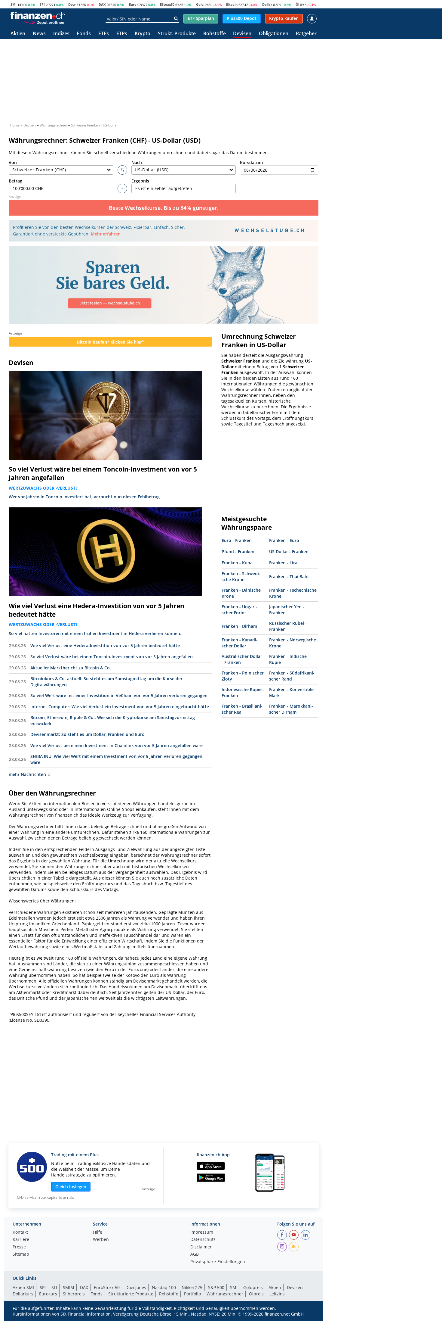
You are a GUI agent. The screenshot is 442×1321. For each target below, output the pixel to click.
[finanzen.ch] (38, 15)
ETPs (121, 34)
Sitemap (21, 1254)
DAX (102, 4)
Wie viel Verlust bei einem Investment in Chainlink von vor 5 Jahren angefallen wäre (116, 745)
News (39, 34)
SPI (42, 4)
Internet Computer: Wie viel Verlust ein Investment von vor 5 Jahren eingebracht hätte (119, 706)
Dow (71, 4)
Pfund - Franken (238, 551)
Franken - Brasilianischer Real (242, 709)
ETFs (103, 34)
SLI (54, 1287)
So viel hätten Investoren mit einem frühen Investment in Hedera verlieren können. (95, 633)
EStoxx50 (167, 4)
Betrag (15, 181)
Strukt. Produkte (177, 34)
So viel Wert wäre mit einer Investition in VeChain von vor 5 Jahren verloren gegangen (118, 695)
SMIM (68, 1287)
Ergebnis (140, 181)
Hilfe (97, 1232)
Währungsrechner (225, 1294)
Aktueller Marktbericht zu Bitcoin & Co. (70, 668)
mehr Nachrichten (27, 774)
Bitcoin (232, 4)
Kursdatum (251, 162)
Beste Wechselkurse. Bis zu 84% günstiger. (164, 207)
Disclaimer (201, 1247)
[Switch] (122, 170)
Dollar (267, 4)
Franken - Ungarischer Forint (239, 609)
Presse (19, 1247)
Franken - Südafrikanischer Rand (292, 676)
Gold (200, 4)
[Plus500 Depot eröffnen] (44, 22)
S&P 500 (216, 1287)
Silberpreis (74, 1294)
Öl (297, 4)
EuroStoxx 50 (107, 1287)
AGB (194, 1254)
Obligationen (273, 34)
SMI (14, 4)
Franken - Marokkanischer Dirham (291, 709)
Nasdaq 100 (164, 1287)
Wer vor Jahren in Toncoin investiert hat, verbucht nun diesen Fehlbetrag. (85, 497)
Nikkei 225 (192, 1287)
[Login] (312, 18)
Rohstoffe (214, 34)
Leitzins (277, 1294)
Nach (136, 162)
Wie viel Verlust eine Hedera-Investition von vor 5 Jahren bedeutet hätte (96, 610)
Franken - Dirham (239, 626)
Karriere (21, 1239)
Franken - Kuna (237, 562)
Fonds (84, 34)
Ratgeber (306, 34)
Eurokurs (48, 1294)
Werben (101, 1239)
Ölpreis (256, 1294)
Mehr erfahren (106, 234)
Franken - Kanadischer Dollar (240, 643)
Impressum (201, 1232)
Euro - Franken (237, 540)
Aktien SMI (23, 1287)
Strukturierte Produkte (130, 1294)
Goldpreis (253, 1287)
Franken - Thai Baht (289, 576)
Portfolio (192, 1294)
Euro (133, 4)
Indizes (61, 34)
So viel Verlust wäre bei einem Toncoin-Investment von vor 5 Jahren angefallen (103, 473)
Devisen (242, 34)
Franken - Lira (283, 562)
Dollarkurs (23, 1294)
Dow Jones (135, 1287)
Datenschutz (203, 1239)
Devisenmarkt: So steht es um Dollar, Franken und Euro (87, 734)
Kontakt (20, 1232)
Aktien (18, 34)
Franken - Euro (284, 540)
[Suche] (176, 18)
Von (13, 162)
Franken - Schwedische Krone (241, 576)
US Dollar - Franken (288, 551)
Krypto (142, 34)
